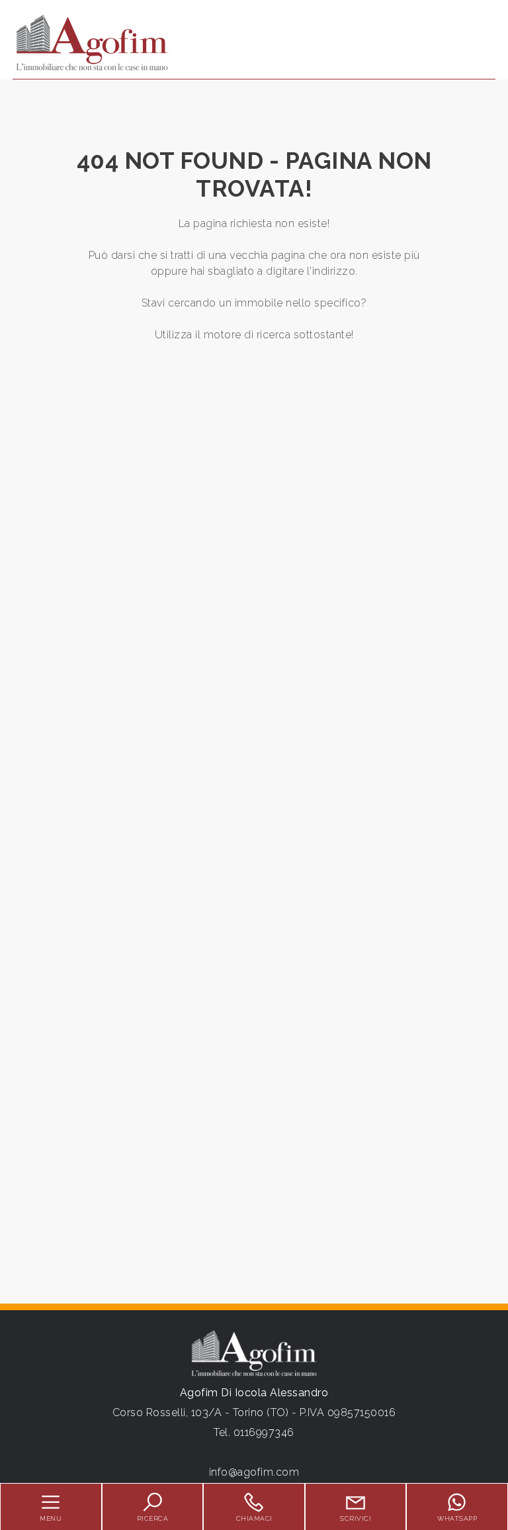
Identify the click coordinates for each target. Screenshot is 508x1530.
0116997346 (263, 1432)
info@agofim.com (254, 1472)
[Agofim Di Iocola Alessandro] (92, 42)
